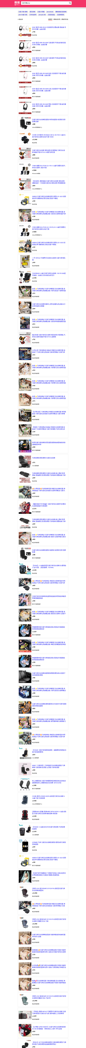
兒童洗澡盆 (51, 14)
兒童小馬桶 (41, 12)
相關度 (50, 19)
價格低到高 (56, 19)
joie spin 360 (42, 14)
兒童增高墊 (60, 14)
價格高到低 (64, 19)
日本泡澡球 (33, 14)
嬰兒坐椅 (32, 12)
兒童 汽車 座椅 (23, 12)
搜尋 (70, 3)
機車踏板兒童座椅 (61, 12)
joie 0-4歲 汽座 (23, 14)
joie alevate (50, 12)
